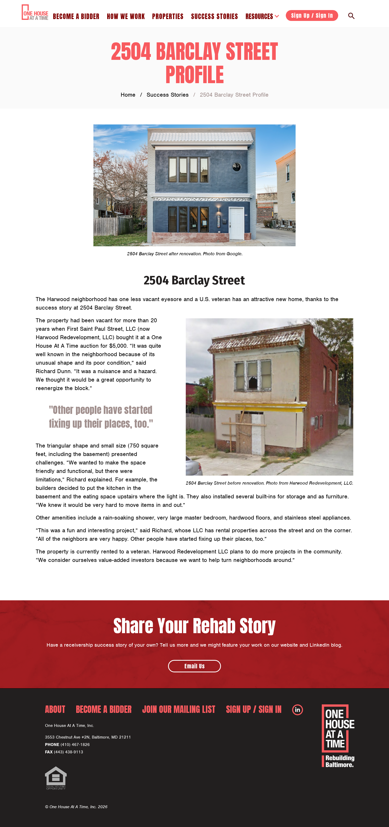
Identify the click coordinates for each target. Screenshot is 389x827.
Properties (168, 16)
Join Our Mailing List (178, 709)
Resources (259, 16)
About (55, 709)
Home (128, 94)
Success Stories (214, 16)
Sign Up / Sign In (312, 15)
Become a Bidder (76, 16)
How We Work (126, 16)
